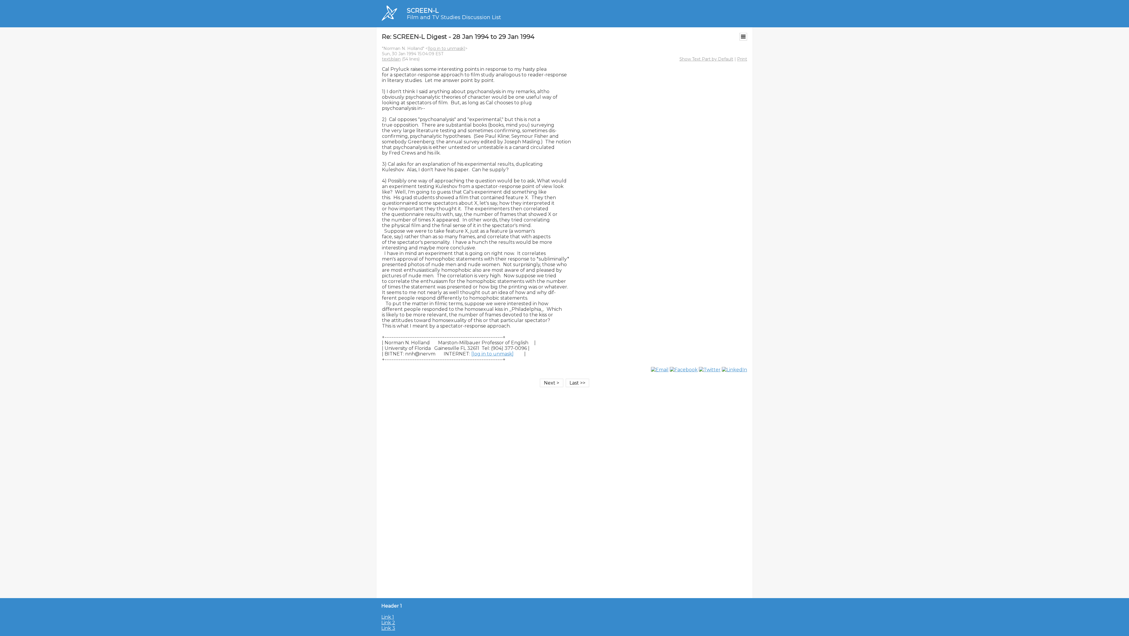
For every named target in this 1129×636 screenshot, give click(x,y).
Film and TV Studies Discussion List (454, 17)
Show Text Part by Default (706, 59)
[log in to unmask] (446, 48)
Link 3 (388, 628)
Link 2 (388, 622)
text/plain (391, 59)
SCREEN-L (423, 10)
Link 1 (387, 617)
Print (742, 59)
